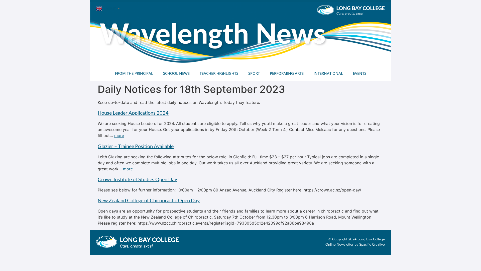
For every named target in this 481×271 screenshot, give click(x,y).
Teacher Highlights (219, 73)
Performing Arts (287, 73)
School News (176, 73)
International (328, 73)
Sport (254, 73)
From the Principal (134, 73)
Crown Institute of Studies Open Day (137, 179)
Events (359, 73)
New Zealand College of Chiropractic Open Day (149, 200)
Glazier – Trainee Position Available (136, 146)
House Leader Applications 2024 (133, 113)
